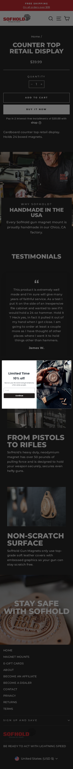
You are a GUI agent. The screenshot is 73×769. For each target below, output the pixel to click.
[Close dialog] (68, 362)
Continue (19, 395)
